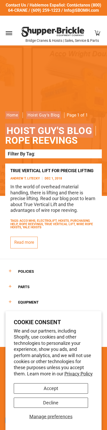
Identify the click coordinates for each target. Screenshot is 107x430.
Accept (51, 388)
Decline (50, 402)
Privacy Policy (78, 373)
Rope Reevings (31, 224)
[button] (97, 33)
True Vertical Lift (59, 224)
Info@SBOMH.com (81, 10)
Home (12, 115)
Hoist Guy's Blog (43, 115)
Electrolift (47, 221)
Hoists (63, 221)
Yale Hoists (32, 227)
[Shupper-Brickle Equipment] (52, 32)
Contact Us (16, 5)
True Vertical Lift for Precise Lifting (51, 170)
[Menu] (8, 33)
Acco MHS (27, 221)
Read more (24, 242)
